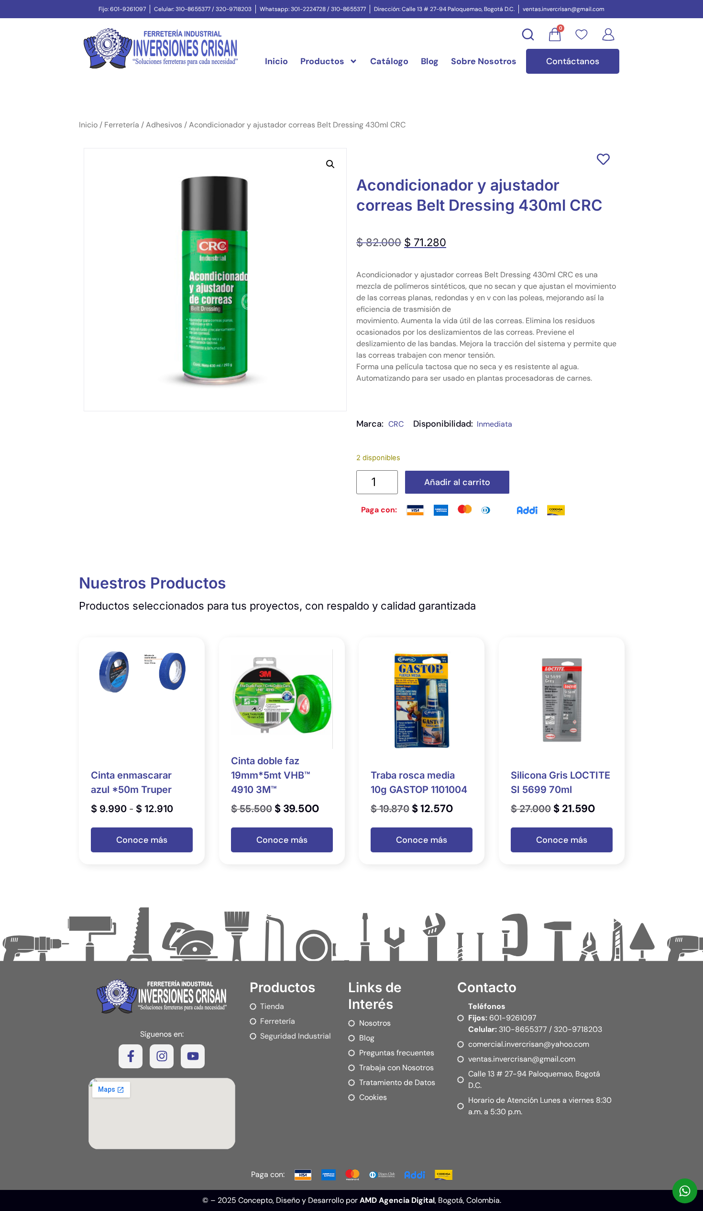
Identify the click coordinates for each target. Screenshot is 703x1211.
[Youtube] (193, 1056)
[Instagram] (162, 1056)
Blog (430, 61)
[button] (330, 164)
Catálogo (389, 61)
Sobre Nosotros (483, 61)
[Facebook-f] (131, 1056)
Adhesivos (164, 125)
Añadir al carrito (457, 482)
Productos (322, 61)
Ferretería (121, 125)
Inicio (276, 61)
